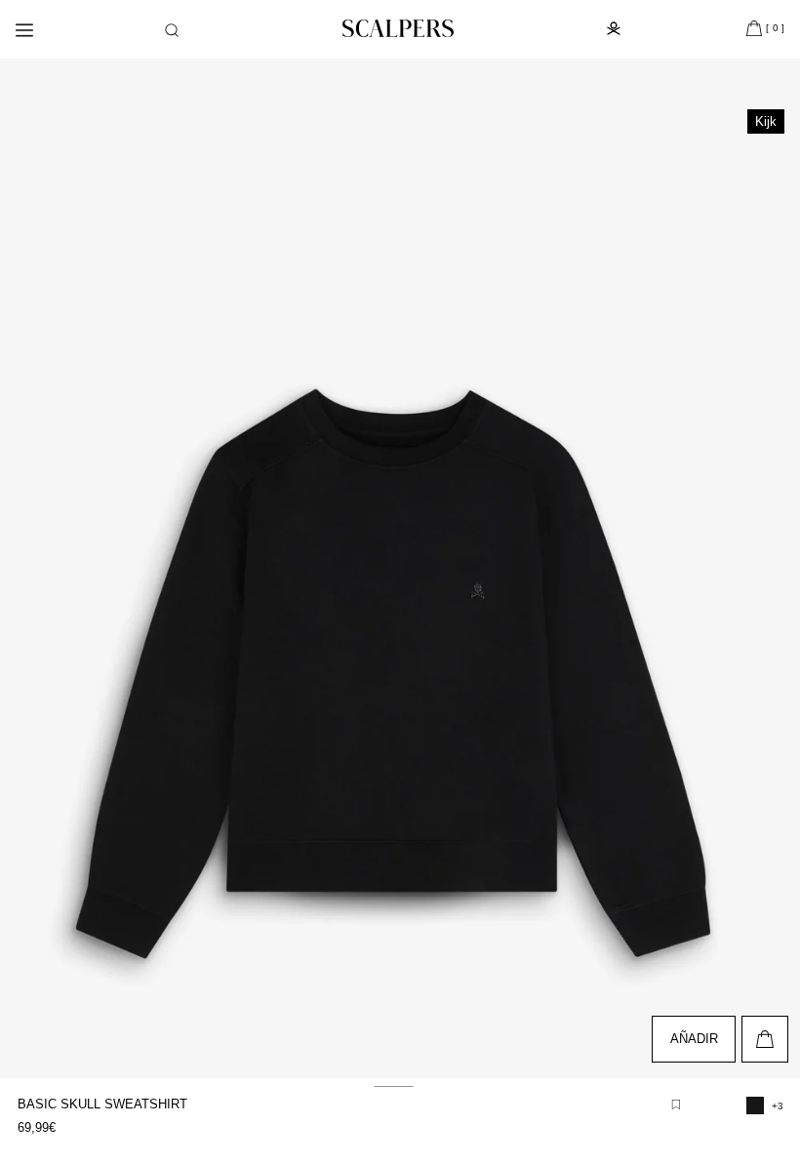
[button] (172, 30)
